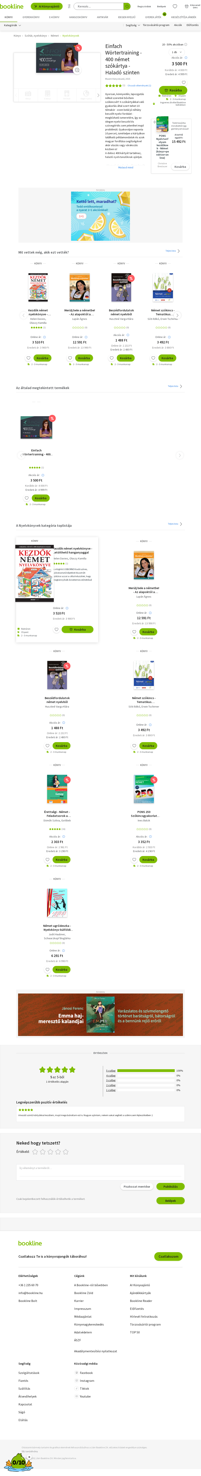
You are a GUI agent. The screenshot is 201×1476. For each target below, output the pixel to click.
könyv (38, 263)
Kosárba (176, 90)
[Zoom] (77, 70)
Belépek (161, 6)
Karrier (79, 1301)
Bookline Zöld (83, 1293)
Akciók (178, 25)
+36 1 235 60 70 (28, 1285)
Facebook (86, 1373)
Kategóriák (10, 25)
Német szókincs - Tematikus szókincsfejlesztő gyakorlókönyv (163, 312)
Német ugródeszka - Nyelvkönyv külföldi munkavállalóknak (57, 928)
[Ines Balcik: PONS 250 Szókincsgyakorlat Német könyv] (144, 789)
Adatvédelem (83, 1332)
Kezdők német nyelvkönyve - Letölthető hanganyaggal (38, 312)
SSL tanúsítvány (30, 1451)
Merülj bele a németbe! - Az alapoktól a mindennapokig (79, 312)
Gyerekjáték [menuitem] (155, 16)
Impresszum (82, 1309)
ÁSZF (77, 1340)
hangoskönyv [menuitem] (78, 17)
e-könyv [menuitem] (54, 17)
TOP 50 (135, 1332)
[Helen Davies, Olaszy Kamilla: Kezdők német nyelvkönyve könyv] (38, 287)
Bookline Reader (141, 1301)
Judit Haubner (57, 934)
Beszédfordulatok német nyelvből (121, 312)
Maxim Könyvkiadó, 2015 (117, 78)
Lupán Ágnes (79, 319)
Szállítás (24, 1388)
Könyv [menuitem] (9, 17)
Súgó (21, 1412)
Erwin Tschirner (169, 319)
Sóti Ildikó (153, 319)
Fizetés (23, 1381)
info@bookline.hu (30, 1293)
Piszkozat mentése (137, 1186)
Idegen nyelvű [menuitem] (126, 17)
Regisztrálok (144, 6)
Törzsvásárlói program (156, 25)
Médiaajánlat (83, 1316)
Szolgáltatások (28, 1373)
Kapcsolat (25, 1404)
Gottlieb (66, 820)
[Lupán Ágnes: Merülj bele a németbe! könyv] (80, 287)
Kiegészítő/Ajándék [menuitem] (183, 17)
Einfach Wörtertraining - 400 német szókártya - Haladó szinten (36, 452)
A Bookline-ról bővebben (91, 1285)
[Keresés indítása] (127, 6)
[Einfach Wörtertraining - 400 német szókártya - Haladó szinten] (57, 58)
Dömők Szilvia (52, 820)
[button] (177, 315)
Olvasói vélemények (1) (139, 85)
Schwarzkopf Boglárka (57, 938)
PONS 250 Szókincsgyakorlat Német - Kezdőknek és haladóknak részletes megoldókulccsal (144, 814)
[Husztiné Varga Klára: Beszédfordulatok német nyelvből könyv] (121, 287)
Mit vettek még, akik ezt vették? (43, 252)
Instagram (87, 1381)
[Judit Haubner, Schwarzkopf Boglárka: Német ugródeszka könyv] (57, 903)
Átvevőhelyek (27, 1396)
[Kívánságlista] (175, 6)
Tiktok (84, 1388)
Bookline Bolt (27, 1301)
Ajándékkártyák (140, 1293)
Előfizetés (193, 25)
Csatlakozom (168, 1256)
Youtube (85, 1396)
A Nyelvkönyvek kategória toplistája (44, 525)
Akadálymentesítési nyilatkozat (95, 1351)
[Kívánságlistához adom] (183, 82)
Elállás (23, 1420)
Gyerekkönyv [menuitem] (31, 17)
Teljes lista (170, 250)
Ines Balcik (144, 820)
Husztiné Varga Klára (121, 319)
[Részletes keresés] (69, 6)
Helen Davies (37, 319)
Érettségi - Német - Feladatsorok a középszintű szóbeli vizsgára (57, 814)
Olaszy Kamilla (38, 323)
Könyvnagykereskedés (89, 1324)
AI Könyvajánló (49, 6)
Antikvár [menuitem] (102, 17)
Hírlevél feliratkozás (144, 1316)
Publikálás (171, 1186)
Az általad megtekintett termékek (42, 388)
